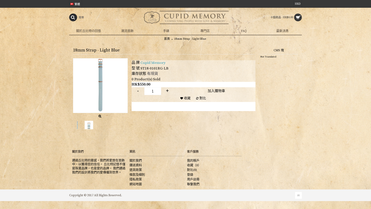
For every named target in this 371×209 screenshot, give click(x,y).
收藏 (187, 98)
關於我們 (135, 161)
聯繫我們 (193, 184)
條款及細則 (137, 175)
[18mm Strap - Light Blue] (100, 85)
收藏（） (194, 165)
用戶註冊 (193, 179)
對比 (202, 98)
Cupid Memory (153, 63)
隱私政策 (135, 179)
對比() (192, 170)
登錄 (190, 175)
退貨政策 (135, 170)
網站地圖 (135, 184)
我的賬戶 (193, 161)
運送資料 (135, 165)
